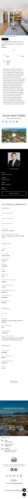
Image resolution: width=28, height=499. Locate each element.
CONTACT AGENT (14, 193)
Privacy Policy (19, 490)
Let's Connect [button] (14, 427)
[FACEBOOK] (3, 121)
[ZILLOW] (21, 476)
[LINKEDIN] (6, 121)
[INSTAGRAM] (13, 121)
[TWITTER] (10, 121)
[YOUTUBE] (17, 121)
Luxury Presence (17, 483)
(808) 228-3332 (6, 179)
